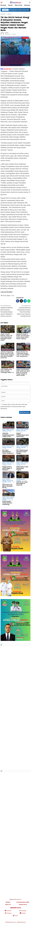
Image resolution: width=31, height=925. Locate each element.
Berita (3, 429)
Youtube (24, 913)
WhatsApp (23, 910)
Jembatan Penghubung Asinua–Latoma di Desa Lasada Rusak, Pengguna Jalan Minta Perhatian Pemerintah (7, 355)
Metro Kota (10, 480)
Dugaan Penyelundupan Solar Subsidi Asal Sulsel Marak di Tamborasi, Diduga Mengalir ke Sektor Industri (23, 372)
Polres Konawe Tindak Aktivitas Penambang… (7, 503)
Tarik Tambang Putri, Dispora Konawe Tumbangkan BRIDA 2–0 (7, 371)
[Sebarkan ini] (17, 301)
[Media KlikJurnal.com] (15, 2)
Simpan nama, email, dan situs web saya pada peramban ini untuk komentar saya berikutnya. (14, 406)
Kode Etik (8, 904)
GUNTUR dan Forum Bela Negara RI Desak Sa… (22, 483)
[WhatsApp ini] (28, 301)
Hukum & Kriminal (6, 480)
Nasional (9, 430)
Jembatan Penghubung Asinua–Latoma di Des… (8, 435)
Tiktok (16, 915)
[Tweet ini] (21, 301)
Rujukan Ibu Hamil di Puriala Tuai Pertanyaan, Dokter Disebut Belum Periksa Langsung (23, 336)
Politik (9, 482)
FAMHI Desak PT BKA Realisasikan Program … (22, 468)
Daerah (8, 429)
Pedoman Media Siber (23, 902)
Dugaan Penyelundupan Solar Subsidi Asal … (22, 435)
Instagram (9, 913)
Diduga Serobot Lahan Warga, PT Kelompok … (7, 468)
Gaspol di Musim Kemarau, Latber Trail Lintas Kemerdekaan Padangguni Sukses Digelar (6, 337)
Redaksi (8, 902)
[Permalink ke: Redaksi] (2, 33)
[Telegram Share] (25, 301)
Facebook (9, 910)
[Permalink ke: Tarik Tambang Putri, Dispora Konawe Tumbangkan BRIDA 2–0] (8, 364)
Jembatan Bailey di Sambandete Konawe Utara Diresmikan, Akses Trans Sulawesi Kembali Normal (23, 311)
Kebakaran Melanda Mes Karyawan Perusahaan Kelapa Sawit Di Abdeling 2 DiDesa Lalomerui (7, 311)
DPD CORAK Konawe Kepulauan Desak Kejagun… (22, 452)
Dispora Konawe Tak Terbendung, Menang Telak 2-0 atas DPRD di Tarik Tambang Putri (22, 354)
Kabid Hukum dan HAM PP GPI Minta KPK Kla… (7, 486)
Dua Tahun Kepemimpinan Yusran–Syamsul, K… (8, 452)
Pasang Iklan (23, 904)
